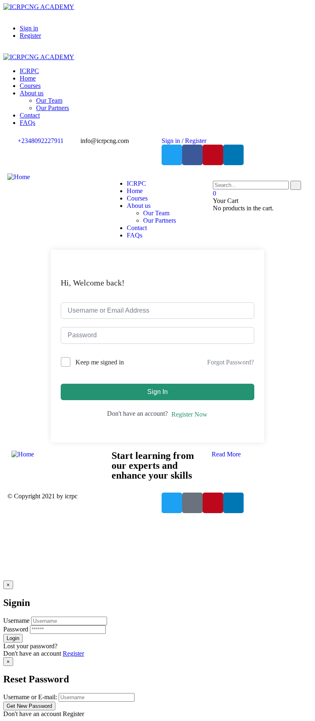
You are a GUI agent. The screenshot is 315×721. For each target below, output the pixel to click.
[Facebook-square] (192, 503)
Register (73, 653)
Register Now (189, 414)
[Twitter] (172, 155)
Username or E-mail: (30, 696)
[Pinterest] (213, 155)
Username (16, 620)
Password (15, 629)
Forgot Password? (230, 362)
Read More (226, 454)
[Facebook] (192, 155)
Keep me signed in (99, 362)
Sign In (157, 391)
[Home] (18, 176)
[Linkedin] (233, 155)
